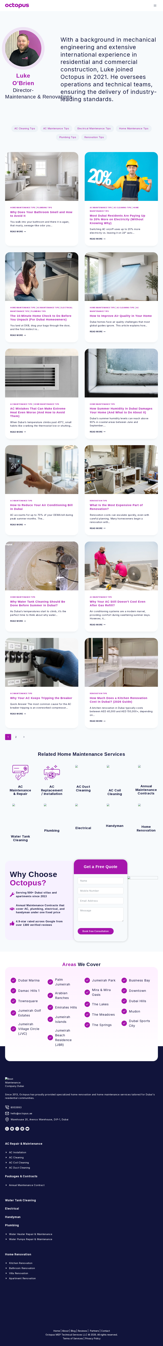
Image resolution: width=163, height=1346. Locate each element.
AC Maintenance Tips (56, 128)
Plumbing (52, 830)
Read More (18, 231)
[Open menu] (155, 5)
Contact (105, 1330)
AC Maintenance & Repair (20, 790)
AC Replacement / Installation (52, 790)
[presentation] (41, 176)
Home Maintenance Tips (134, 128)
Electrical (83, 828)
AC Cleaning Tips (24, 128)
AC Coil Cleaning (114, 792)
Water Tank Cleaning (20, 838)
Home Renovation (146, 828)
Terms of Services (73, 1338)
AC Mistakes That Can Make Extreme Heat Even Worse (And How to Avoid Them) (38, 412)
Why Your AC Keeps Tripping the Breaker (41, 698)
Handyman (115, 826)
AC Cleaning (16, 1157)
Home (56, 1330)
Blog (73, 1330)
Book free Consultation (95, 930)
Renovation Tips (94, 137)
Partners (94, 1330)
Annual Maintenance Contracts (146, 789)
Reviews (82, 1330)
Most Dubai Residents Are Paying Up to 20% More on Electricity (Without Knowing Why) (117, 219)
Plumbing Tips (67, 137)
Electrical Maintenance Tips (94, 128)
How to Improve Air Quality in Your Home (121, 315)
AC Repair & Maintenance (23, 1143)
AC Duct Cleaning (83, 788)
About (65, 1330)
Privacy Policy (92, 1338)
